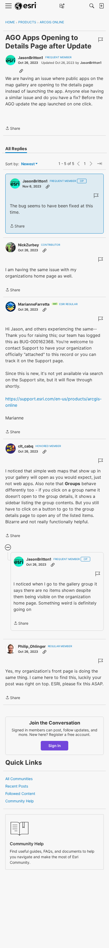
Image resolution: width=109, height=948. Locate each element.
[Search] (92, 6)
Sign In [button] (54, 745)
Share (12, 128)
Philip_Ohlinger (32, 646)
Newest (28, 164)
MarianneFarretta (33, 304)
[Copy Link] (21, 70)
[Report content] (100, 39)
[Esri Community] (26, 6)
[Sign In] (101, 6)
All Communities (19, 778)
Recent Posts (16, 786)
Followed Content (20, 793)
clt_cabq (25, 446)
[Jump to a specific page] (99, 163)
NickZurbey (28, 245)
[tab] (16, 148)
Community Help (19, 801)
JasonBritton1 (30, 57)
